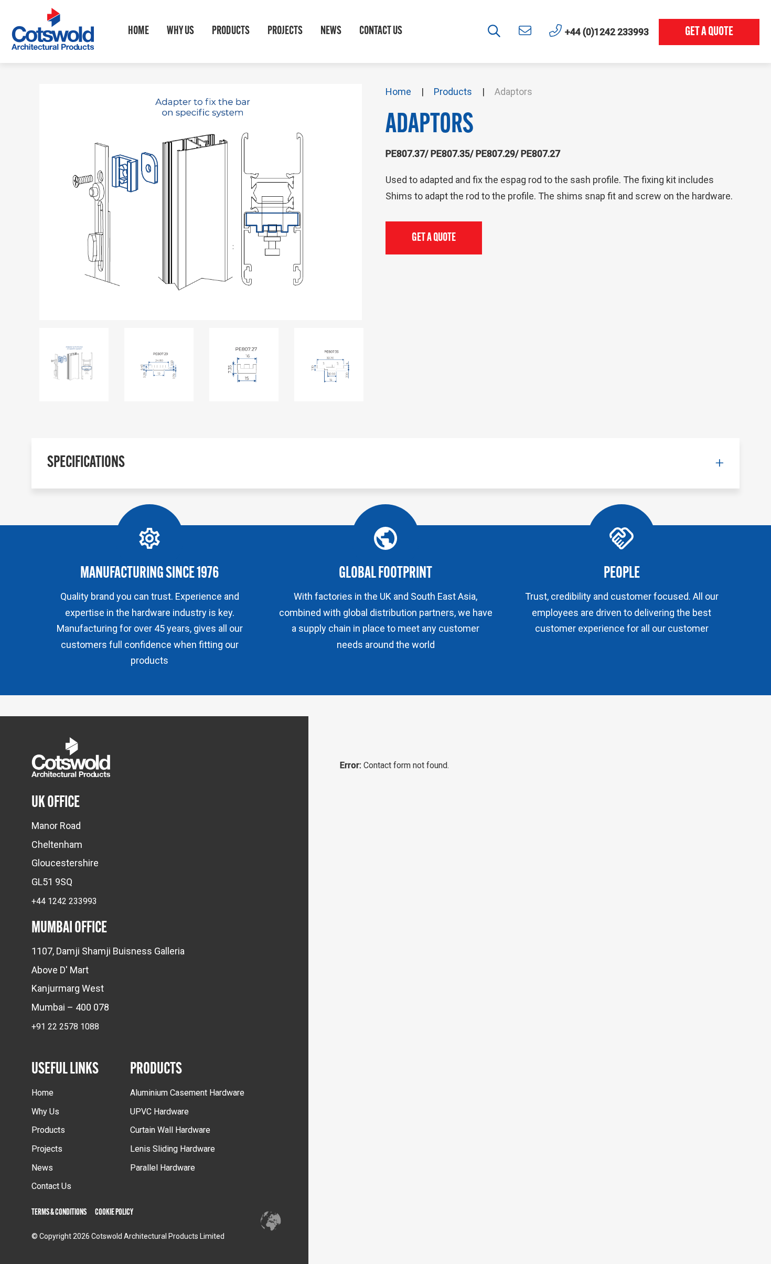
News (330, 31)
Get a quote (709, 32)
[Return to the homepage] (53, 31)
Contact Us (380, 31)
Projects (285, 31)
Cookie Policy (114, 1212)
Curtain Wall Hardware (170, 1130)
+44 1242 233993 (64, 901)
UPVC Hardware (159, 1112)
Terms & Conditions (59, 1212)
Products (231, 31)
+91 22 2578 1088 (65, 1027)
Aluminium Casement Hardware (187, 1093)
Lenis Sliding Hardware (172, 1149)
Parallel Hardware (162, 1168)
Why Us (180, 31)
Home (138, 31)
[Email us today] (525, 31)
